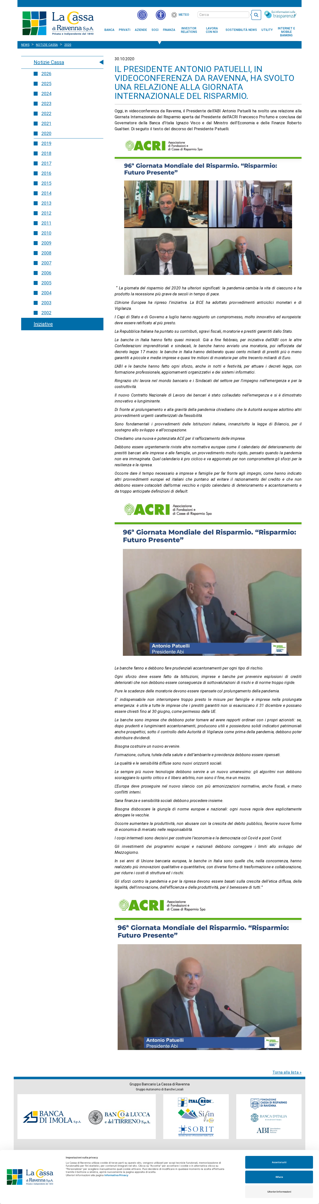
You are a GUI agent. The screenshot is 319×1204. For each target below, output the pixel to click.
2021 (46, 123)
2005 (46, 282)
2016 (46, 173)
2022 (46, 113)
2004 (46, 292)
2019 (46, 143)
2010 (46, 233)
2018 (46, 153)
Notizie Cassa (49, 62)
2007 (46, 263)
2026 (46, 73)
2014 (46, 193)
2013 (46, 203)
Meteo (184, 14)
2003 (46, 302)
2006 (46, 272)
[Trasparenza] (280, 14)
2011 (46, 223)
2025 (46, 83)
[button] (161, 15)
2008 (46, 253)
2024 (46, 93)
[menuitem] (109, 30)
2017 (46, 163)
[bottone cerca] (255, 14)
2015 (46, 183)
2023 (46, 103)
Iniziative (43, 324)
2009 (46, 243)
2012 (46, 213)
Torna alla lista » (287, 1072)
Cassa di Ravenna (58, 23)
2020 (46, 133)
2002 (46, 312)
